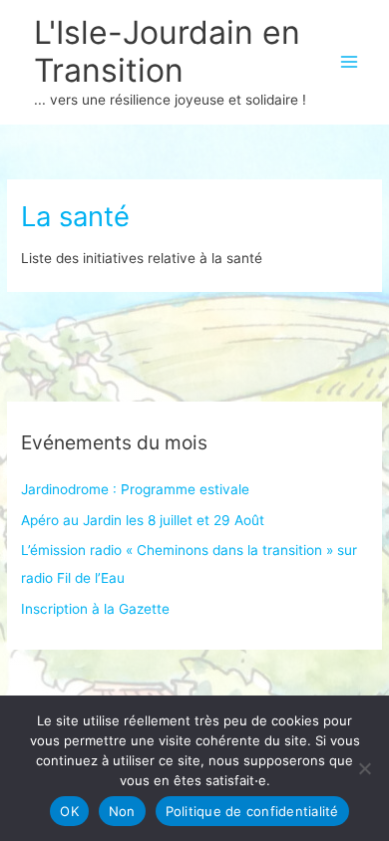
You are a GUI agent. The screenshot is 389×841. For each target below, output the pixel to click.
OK (69, 811)
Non (122, 811)
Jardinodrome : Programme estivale (135, 489)
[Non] (364, 768)
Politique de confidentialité (252, 811)
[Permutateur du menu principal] (349, 62)
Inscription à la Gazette (95, 609)
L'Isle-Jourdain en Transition (167, 51)
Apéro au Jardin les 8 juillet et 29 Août (142, 520)
